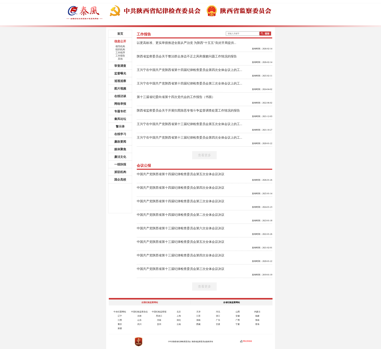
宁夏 (238, 324)
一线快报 (120, 164)
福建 (257, 316)
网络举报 (120, 103)
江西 (120, 320)
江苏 (198, 316)
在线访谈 (120, 96)
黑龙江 (159, 316)
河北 (218, 312)
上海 (179, 316)
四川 (139, 324)
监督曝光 (120, 73)
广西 (238, 320)
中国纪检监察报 (159, 312)
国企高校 (120, 179)
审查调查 (120, 65)
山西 (238, 312)
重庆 (120, 324)
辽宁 (120, 316)
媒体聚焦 (120, 149)
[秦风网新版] (190, 18)
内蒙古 (257, 312)
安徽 (238, 316)
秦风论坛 (120, 118)
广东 (218, 320)
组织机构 (120, 49)
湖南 (198, 320)
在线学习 (120, 134)
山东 (139, 320)
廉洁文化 (120, 156)
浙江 (218, 316)
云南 (179, 324)
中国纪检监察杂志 (139, 312)
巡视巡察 (120, 81)
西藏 (198, 324)
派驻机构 (120, 172)
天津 (198, 312)
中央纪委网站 (120, 312)
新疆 (120, 328)
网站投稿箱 (247, 341)
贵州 (159, 324)
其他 (120, 59)
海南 (257, 320)
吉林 (139, 316)
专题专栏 (120, 111)
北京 (179, 312)
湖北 (179, 320)
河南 (159, 320)
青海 (257, 324)
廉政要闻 (120, 141)
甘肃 (218, 324)
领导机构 (120, 46)
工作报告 (120, 55)
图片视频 (120, 88)
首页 (120, 33)
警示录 (120, 126)
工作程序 (120, 52)
